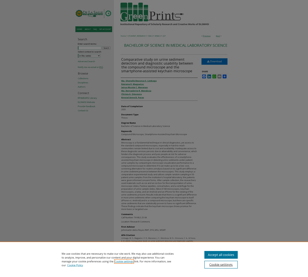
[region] (154, 259)
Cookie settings (124, 261)
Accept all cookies (221, 255)
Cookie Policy (75, 265)
